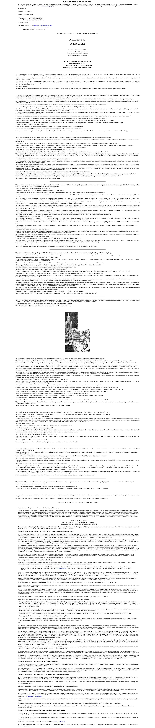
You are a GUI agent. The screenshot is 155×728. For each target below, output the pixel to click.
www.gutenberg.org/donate (35, 696)
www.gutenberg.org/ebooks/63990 (43, 25)
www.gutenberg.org (46, 6)
